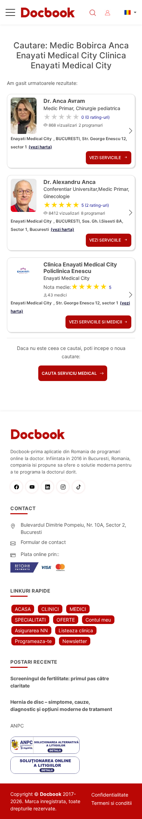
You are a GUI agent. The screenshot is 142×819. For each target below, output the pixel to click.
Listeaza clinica (76, 630)
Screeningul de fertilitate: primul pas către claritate (59, 682)
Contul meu (98, 620)
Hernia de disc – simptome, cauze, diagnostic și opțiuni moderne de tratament (61, 705)
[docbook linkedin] (49, 487)
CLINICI (50, 609)
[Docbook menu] (10, 14)
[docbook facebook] (18, 487)
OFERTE (66, 620)
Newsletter (74, 641)
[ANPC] (45, 745)
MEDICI (78, 609)
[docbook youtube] (33, 487)
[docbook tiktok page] (80, 487)
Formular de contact (43, 542)
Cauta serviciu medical (70, 373)
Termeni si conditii (111, 803)
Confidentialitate (109, 795)
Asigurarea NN (31, 630)
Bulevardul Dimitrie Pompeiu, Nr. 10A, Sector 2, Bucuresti (73, 528)
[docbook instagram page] (64, 487)
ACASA (23, 609)
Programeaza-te (33, 641)
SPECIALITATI (30, 620)
